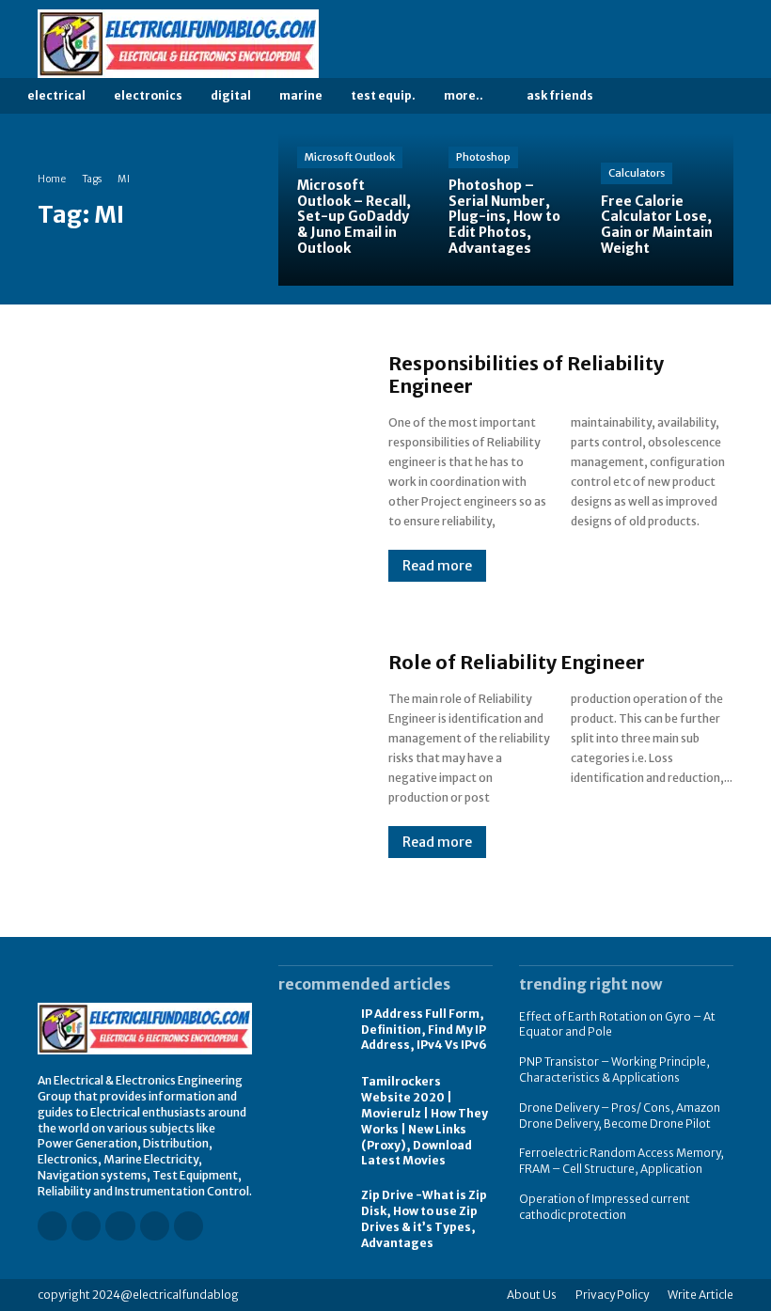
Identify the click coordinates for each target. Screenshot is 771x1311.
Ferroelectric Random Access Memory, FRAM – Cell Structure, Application (621, 1161)
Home (52, 179)
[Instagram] (645, 44)
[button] (638, 96)
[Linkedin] (672, 44)
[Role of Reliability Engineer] (194, 755)
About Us (532, 1295)
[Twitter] (724, 44)
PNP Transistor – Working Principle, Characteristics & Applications (614, 1069)
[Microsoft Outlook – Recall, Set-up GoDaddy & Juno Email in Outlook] (354, 209)
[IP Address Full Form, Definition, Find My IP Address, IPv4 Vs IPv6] (310, 1030)
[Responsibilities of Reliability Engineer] (194, 467)
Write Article (700, 1295)
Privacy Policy (612, 1295)
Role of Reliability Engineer (516, 662)
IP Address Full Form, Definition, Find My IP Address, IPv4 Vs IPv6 (424, 1030)
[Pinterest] (698, 44)
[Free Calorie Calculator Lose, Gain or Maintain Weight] (657, 209)
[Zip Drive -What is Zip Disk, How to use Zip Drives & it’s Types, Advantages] (310, 1214)
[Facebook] (619, 44)
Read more (437, 565)
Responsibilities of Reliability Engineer (526, 374)
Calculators (636, 172)
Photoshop (483, 157)
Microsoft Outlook (350, 157)
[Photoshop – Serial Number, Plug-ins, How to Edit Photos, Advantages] (505, 209)
